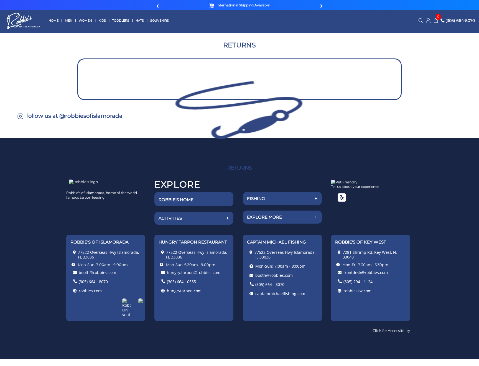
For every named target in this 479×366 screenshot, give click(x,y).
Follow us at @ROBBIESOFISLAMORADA (74, 115)
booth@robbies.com (97, 272)
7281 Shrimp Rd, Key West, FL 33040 (370, 255)
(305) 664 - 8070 (93, 281)
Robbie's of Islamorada (23, 21)
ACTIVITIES (194, 218)
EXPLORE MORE (282, 217)
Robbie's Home (176, 199)
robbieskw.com (357, 290)
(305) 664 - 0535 (181, 281)
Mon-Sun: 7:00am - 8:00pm (280, 266)
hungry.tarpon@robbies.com (193, 272)
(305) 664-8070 (459, 20)
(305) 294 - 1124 (358, 281)
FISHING (282, 198)
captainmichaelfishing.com (280, 293)
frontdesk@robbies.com (365, 272)
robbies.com (90, 290)
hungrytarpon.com (184, 290)
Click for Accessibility (391, 330)
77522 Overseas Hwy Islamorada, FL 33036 (108, 255)
